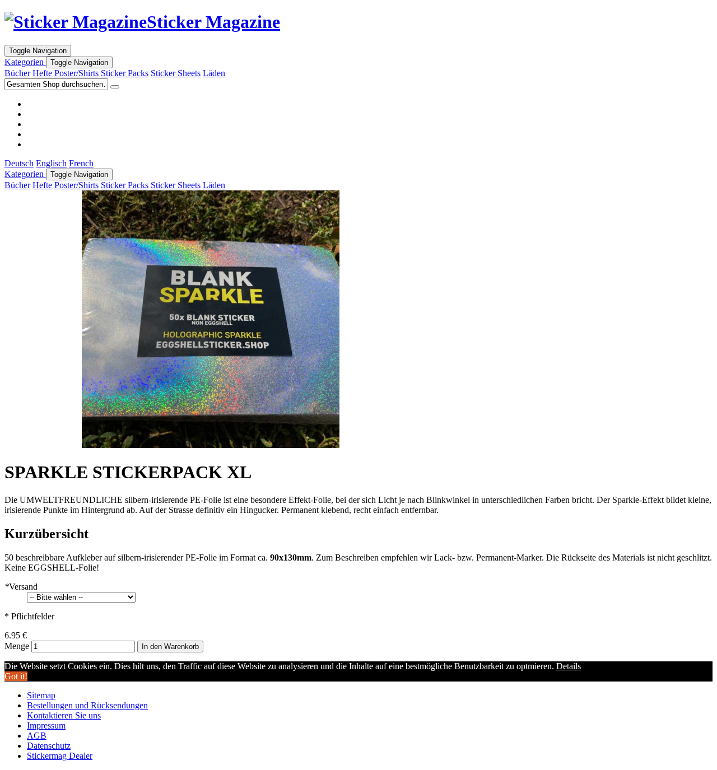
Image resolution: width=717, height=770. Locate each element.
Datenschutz (49, 745)
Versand (21, 586)
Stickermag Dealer (59, 755)
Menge (16, 646)
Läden (214, 73)
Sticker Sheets (176, 73)
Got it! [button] (15, 676)
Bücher (17, 73)
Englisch (51, 163)
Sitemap (41, 695)
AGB (36, 735)
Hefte (42, 73)
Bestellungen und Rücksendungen (87, 705)
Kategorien (25, 62)
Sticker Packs (124, 73)
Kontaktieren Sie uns (64, 715)
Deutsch (19, 163)
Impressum (46, 725)
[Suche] (114, 86)
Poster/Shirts (76, 73)
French (81, 163)
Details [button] (568, 666)
